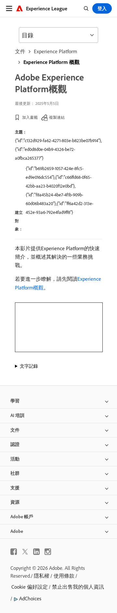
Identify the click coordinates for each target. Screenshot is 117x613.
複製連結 (57, 117)
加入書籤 (30, 117)
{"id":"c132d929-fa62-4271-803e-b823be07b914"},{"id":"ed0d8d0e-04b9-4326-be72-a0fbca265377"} (58, 149)
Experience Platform (55, 51)
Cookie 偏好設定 (29, 586)
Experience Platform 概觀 (51, 62)
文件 (20, 51)
